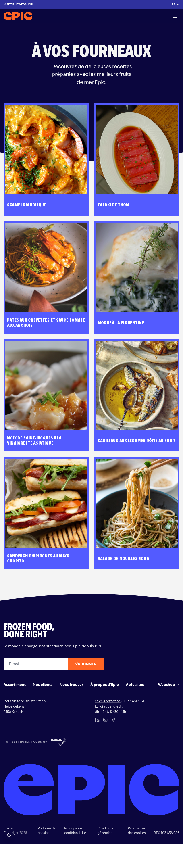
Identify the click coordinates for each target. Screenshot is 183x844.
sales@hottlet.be (108, 701)
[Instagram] (105, 720)
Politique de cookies (47, 830)
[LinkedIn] (97, 720)
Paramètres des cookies (137, 830)
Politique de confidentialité (75, 830)
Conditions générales (106, 830)
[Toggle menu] (175, 16)
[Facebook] (113, 720)
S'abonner (85, 664)
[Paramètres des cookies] (8, 835)
